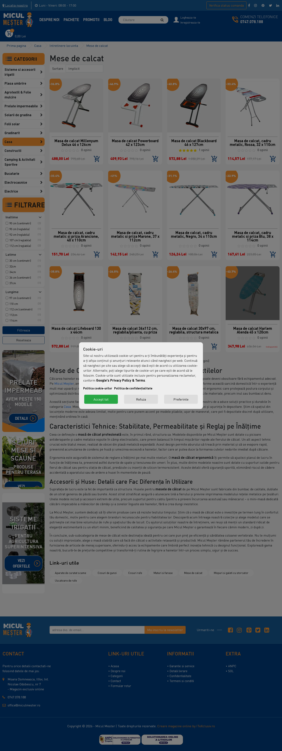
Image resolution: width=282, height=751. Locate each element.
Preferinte (180, 399)
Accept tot (101, 399)
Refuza (141, 399)
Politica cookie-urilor (97, 388)
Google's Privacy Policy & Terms (120, 380)
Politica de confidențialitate (133, 388)
